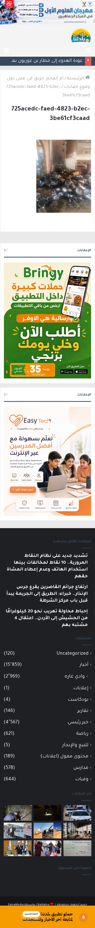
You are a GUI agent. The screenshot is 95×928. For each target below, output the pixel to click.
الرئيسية (76, 78)
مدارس (80, 768)
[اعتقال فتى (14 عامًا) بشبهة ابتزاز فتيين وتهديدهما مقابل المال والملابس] (77, 848)
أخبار (84, 665)
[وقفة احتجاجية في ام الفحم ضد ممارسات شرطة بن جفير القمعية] (18, 830)
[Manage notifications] (83, 917)
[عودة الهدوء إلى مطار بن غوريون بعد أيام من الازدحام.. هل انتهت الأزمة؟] (77, 830)
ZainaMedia (16, 905)
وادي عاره (75, 677)
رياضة (82, 733)
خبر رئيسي (77, 722)
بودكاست (78, 699)
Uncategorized (72, 653)
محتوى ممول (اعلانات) (64, 756)
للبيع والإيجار (75, 745)
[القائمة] (6, 50)
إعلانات (80, 688)
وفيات (81, 779)
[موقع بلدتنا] (80, 35)
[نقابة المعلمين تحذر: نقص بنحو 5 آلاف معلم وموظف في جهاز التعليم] (48, 848)
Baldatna (43, 905)
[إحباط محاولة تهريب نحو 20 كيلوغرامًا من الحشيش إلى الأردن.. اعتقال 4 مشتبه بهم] (18, 813)
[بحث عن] (88, 50)
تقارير (82, 711)
